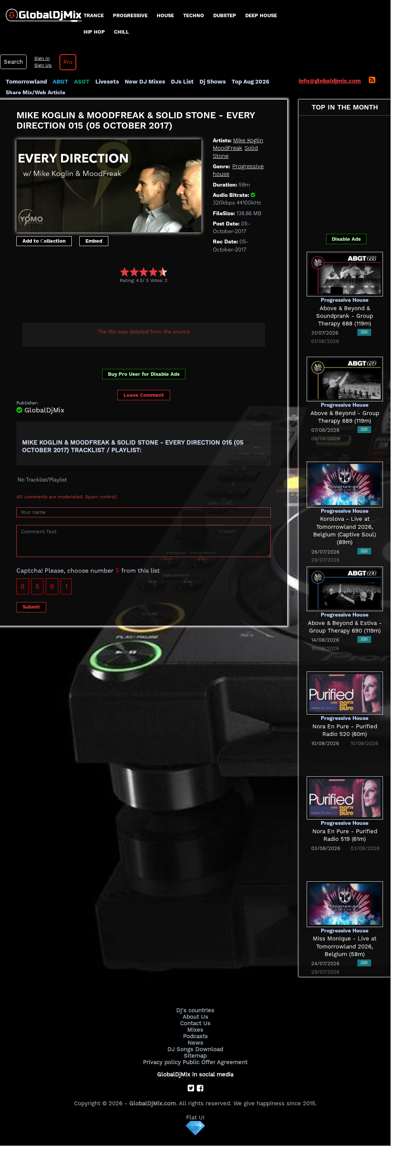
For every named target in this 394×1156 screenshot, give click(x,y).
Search (13, 61)
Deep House (261, 15)
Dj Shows (212, 81)
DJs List (182, 81)
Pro (67, 62)
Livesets (107, 81)
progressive (130, 15)
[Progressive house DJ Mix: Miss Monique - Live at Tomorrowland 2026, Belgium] (345, 903)
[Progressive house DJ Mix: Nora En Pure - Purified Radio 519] (345, 797)
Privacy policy (162, 1062)
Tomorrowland (26, 81)
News (195, 1042)
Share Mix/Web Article (35, 92)
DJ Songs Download (195, 1049)
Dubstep (224, 15)
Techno (193, 15)
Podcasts (195, 1036)
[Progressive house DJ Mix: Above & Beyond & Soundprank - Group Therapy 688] (345, 273)
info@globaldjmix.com (330, 80)
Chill (121, 32)
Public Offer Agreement (215, 1062)
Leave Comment (144, 395)
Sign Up (43, 65)
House (165, 15)
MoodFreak (227, 148)
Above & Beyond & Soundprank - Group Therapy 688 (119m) (344, 316)
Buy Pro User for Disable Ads (144, 374)
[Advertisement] (155, 304)
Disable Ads (346, 239)
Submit (31, 607)
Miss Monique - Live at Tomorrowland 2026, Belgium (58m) (344, 946)
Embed (93, 241)
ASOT (82, 81)
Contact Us (195, 1023)
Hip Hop (94, 32)
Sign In (42, 58)
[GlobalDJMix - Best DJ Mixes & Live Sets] (41, 12)
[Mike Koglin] (108, 183)
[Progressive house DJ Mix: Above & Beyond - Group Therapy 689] (345, 378)
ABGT (60, 81)
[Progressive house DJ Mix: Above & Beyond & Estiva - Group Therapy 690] (345, 588)
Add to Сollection (44, 241)
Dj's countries (195, 1010)
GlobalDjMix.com (152, 1103)
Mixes (195, 1029)
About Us (195, 1016)
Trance (94, 15)
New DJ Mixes (145, 81)
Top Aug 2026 (250, 81)
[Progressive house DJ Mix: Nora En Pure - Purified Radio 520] (345, 692)
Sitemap (195, 1055)
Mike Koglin (248, 140)
